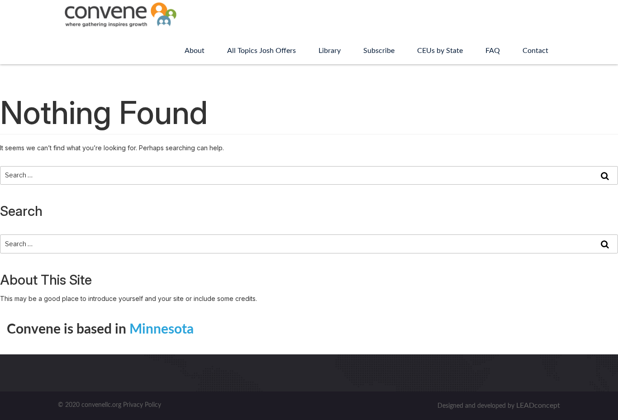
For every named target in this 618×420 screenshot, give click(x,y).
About (194, 50)
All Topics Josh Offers (261, 50)
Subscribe (379, 50)
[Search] (605, 175)
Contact (535, 50)
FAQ (492, 50)
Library (330, 50)
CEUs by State (440, 50)
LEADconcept (538, 405)
